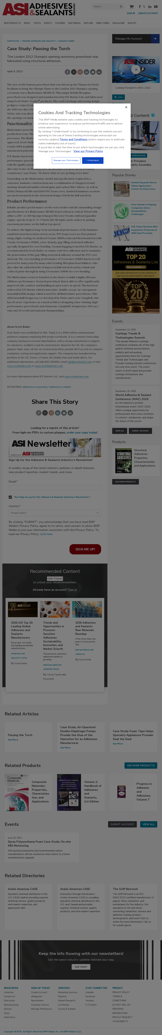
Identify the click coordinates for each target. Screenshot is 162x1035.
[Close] (126, 107)
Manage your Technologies (66, 160)
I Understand (93, 160)
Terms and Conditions (73, 139)
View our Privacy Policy (88, 151)
